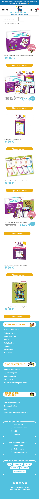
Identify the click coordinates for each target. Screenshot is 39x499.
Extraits (6, 399)
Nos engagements (20, 452)
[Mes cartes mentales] (19, 10)
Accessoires (8, 349)
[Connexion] (31, 10)
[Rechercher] (7, 10)
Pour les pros (8, 353)
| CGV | (26, 487)
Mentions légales (17, 487)
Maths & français (10, 336)
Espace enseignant (10, 373)
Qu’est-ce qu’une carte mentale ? (16, 412)
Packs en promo (9, 333)
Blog (5, 409)
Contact (17, 434)
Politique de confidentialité (20, 489)
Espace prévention (10, 406)
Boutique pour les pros (12, 369)
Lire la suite (17, 233)
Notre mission (19, 449)
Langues (7, 346)
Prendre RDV (8, 379)
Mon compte (18, 424)
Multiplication (9, 343)
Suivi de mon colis (20, 428)
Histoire (6, 339)
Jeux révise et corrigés (12, 402)
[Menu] (3, 10)
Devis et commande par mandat (15, 382)
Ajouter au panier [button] (19, 65)
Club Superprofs (10, 376)
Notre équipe (19, 445)
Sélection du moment (11, 330)
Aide (15, 431)
